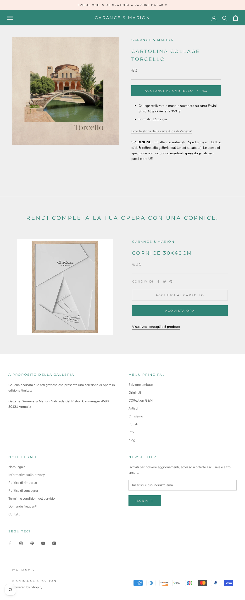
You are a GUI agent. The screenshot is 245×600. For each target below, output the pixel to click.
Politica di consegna (23, 490)
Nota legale (16, 467)
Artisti (133, 408)
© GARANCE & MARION (34, 581)
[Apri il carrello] (235, 18)
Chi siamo (135, 416)
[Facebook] (158, 281)
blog (131, 440)
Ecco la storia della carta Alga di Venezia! (161, 131)
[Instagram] (21, 543)
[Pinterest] (170, 281)
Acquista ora (180, 310)
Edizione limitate (140, 384)
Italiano (21, 570)
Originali (134, 392)
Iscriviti (144, 500)
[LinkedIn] (54, 543)
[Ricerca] (224, 17)
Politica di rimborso (22, 482)
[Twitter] (164, 281)
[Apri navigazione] (10, 18)
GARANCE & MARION (153, 241)
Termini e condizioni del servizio (31, 498)
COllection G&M (140, 400)
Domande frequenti (22, 506)
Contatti (14, 514)
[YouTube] (43, 543)
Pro (131, 432)
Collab (133, 424)
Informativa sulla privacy (26, 475)
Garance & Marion (152, 40)
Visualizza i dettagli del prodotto (156, 326)
